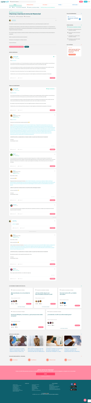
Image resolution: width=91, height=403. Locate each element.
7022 (50, 325)
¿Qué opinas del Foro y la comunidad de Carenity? (74, 51)
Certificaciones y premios (35, 384)
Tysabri (69, 360)
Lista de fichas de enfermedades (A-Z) (54, 388)
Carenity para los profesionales (36, 390)
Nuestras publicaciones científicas (18, 390)
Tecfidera (33, 360)
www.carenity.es (38, 394)
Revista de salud (51, 384)
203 (41, 303)
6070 (62, 305)
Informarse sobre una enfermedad (54, 386)
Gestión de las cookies (35, 388)
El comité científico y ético (16, 389)
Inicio (10, 7)
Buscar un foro (51, 385)
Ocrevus (15, 360)
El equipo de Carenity (16, 386)
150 (53, 325)
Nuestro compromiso (16, 391)
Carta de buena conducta (35, 386)
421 (17, 303)
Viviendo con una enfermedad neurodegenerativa (74, 39)
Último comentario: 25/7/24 (52, 319)
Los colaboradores (15, 388)
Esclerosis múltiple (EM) (73, 18)
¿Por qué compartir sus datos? (17, 385)
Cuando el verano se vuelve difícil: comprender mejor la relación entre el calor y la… (17, 350)
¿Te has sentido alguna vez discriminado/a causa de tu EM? (43, 293)
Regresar (11, 10)
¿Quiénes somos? (15, 384)
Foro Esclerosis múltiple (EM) (21, 7)
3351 (37, 303)
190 (17, 327)
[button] (15, 5)
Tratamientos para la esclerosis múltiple (74, 33)
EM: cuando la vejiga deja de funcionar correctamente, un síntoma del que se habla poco (36, 350)
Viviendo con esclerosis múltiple (33, 7)
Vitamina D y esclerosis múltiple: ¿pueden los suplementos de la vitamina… (72, 350)
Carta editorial (34, 385)
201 (66, 305)
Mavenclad (52, 360)
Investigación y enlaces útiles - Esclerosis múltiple (74, 36)
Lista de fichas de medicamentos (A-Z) (54, 389)
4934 (13, 327)
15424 (13, 303)
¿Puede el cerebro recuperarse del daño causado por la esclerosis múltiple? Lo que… (54, 350)
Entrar (85, 1)
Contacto (33, 389)
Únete (81, 1)
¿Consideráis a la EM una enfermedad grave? (59, 314)
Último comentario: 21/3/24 (15, 321)
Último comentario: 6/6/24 (64, 299)
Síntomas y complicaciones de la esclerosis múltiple (75, 30)
